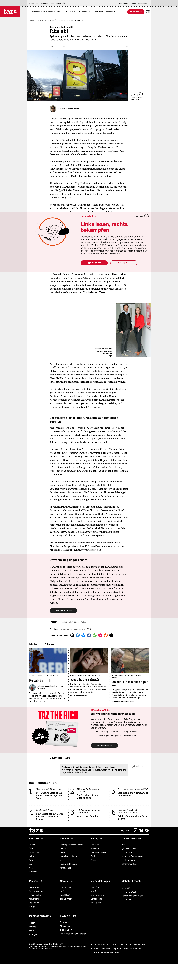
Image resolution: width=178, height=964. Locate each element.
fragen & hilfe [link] (61, 3)
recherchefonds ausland (133, 856)
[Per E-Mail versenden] (72, 635)
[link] (43, 11)
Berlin (42, 20)
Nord (31, 868)
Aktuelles (95, 844)
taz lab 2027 (96, 902)
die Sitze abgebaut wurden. (109, 371)
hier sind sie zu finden (77, 772)
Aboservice (65, 926)
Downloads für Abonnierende (73, 933)
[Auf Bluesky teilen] (83, 635)
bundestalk (34, 887)
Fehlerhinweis (79, 629)
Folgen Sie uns (126, 830)
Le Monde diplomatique (132, 895)
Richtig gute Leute (68, 864)
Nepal (62, 852)
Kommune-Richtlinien (127, 944)
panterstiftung (128, 860)
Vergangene (96, 899)
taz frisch (64, 891)
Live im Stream (97, 895)
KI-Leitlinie (142, 944)
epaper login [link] (142, 3)
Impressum (118, 948)
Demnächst (96, 887)
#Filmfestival (74, 622)
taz (36, 830)
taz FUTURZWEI (129, 892)
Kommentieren (67, 629)
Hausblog (95, 848)
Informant (95, 948)
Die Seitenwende (98, 852)
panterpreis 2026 (129, 864)
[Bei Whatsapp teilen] (95, 635)
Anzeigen (33, 934)
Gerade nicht (138, 216)
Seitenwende (135, 948)
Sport (31, 860)
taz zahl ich (127, 852)
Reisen (32, 923)
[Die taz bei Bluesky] (141, 832)
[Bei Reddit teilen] (106, 635)
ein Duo (105, 168)
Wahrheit (33, 871)
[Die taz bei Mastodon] (136, 832)
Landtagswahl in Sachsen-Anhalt (72, 846)
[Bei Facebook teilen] (89, 635)
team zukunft (66, 887)
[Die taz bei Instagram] (147, 832)
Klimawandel (65, 868)
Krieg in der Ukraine (69, 856)
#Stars (83, 622)
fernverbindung (36, 891)
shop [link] (52, 3)
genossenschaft (129, 848)
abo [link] (120, 3)
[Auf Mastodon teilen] (78, 635)
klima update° (35, 895)
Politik (32, 844)
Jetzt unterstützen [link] (63, 610)
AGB (126, 948)
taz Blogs (126, 888)
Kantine (32, 926)
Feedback (64, 922)
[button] (148, 12)
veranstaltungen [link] (42, 3)
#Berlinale (63, 622)
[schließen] (146, 216)
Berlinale (51, 20)
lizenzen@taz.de (46, 948)
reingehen (33, 906)
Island (62, 860)
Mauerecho (34, 899)
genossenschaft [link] (129, 3)
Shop (31, 930)
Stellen (94, 856)
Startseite (33, 20)
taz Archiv (126, 899)
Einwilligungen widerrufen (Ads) (105, 952)
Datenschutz (106, 948)
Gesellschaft (34, 852)
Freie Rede (34, 902)
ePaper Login (66, 930)
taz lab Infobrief (67, 899)
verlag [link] (31, 3)
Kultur (32, 856)
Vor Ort (94, 891)
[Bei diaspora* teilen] (100, 635)
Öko (31, 848)
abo (123, 844)
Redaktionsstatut (109, 944)
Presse (94, 860)
